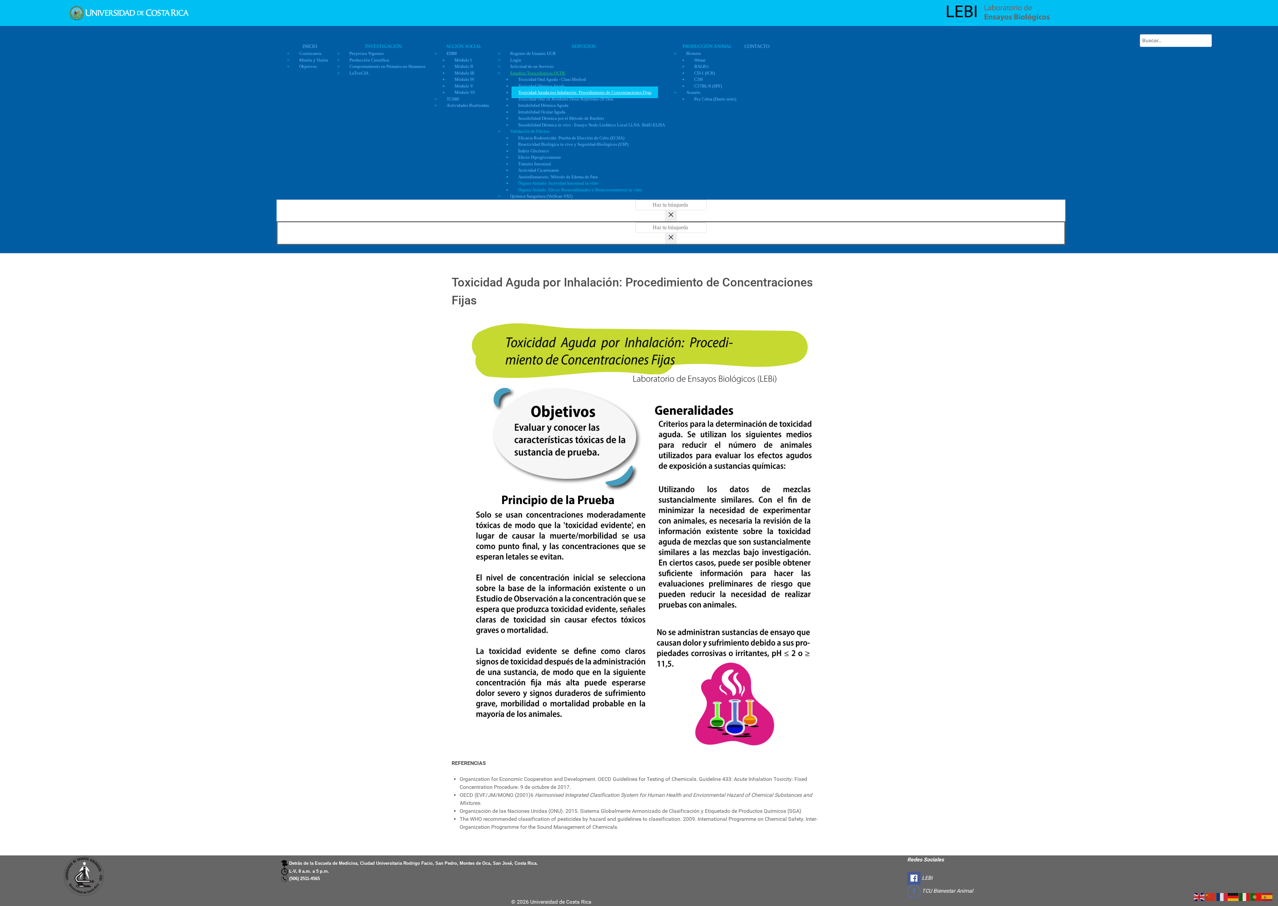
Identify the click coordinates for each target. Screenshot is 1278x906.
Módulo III (464, 73)
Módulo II (464, 66)
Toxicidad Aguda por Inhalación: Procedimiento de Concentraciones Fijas (584, 92)
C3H (698, 79)
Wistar (700, 60)
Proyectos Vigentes (366, 53)
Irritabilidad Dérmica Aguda (543, 105)
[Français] (1222, 896)
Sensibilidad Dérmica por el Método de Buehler (561, 118)
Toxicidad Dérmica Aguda (541, 86)
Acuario (693, 92)
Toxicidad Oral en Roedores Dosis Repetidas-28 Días (565, 98)
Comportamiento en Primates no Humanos (387, 66)
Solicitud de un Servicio (532, 66)
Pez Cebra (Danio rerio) (715, 98)
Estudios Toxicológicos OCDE (537, 73)
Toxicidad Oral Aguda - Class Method (552, 79)
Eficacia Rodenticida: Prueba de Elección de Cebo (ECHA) (571, 137)
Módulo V (464, 86)
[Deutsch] (1233, 896)
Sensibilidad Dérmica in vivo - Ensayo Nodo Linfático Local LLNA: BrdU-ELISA (591, 124)
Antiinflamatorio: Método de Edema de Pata (558, 176)
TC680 (453, 98)
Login (515, 60)
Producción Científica (369, 60)
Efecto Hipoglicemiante (539, 157)
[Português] (1256, 896)
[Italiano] (1244, 896)
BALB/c (701, 66)
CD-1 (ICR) (704, 73)
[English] (1199, 896)
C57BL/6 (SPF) (708, 86)
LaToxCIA (358, 73)
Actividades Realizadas (468, 105)
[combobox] (1176, 40)
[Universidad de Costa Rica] (129, 12)
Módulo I (463, 60)
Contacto (757, 46)
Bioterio (693, 53)
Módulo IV (465, 79)
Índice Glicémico (533, 150)
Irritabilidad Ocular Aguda (541, 111)
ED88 (452, 53)
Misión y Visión (313, 60)
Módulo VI (465, 92)
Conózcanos (310, 53)
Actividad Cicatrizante (538, 170)
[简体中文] (1210, 896)
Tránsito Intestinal (534, 163)
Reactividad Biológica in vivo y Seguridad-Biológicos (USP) (573, 144)
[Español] (1267, 896)
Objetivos (308, 66)
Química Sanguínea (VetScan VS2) (541, 196)
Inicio (310, 46)
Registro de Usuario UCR (533, 53)
